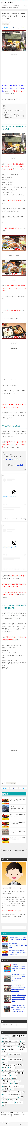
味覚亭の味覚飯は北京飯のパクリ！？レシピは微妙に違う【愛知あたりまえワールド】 (17, 952)
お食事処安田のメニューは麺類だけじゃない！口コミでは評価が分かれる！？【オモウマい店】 (8, 850)
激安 (21, 1097)
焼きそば (5, 1099)
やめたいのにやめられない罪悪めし (12, 1059)
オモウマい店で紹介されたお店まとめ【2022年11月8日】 (17, 823)
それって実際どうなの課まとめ (13, 1050)
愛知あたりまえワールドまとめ (13, 1092)
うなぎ (23, 1041)
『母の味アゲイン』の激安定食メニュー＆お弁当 (14, 111)
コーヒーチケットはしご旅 (8, 1070)
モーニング (7, 1081)
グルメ (12, 1067)
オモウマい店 (5, 24)
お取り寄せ (6, 1044)
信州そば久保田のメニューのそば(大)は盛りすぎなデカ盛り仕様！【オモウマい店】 (17, 808)
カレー (4, 1067)
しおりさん (21, 1044)
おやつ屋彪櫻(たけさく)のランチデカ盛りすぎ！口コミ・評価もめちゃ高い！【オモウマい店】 (21, 850)
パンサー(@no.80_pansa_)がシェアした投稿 (14, 518)
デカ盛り (6, 1078)
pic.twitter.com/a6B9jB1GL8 (12, 459)
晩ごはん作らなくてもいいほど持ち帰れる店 (11, 1094)
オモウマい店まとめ (11, 783)
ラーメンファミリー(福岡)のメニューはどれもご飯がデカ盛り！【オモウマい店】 (17, 831)
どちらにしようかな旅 (15, 1054)
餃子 (4, 1105)
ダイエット (19, 1073)
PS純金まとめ (18, 1036)
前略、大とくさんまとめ (13, 1086)
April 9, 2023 (19, 465)
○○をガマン (5, 1038)
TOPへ (21, 1124)
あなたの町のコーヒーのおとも (10, 1041)
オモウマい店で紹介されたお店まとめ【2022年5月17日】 (17, 838)
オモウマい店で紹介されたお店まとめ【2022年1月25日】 (17, 815)
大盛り (5, 1089)
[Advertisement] (14, 70)
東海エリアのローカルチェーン (9, 1097)
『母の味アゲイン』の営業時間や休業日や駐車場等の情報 (14, 116)
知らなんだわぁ (7, 2)
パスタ (14, 1078)
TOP (8, 1112)
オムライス (5, 1062)
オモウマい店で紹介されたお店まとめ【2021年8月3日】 (17, 800)
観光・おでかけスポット (8, 1102)
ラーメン (5, 1083)
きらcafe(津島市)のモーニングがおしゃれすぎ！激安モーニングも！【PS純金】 (18, 945)
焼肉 (11, 1099)
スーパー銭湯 (7, 1073)
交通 (12, 1083)
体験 (17, 1083)
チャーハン (14, 1075)
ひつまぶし (5, 1056)
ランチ (17, 1081)
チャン (5, 1076)
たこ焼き (5, 1054)
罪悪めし (17, 1100)
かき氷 (13, 1043)
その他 (22, 1047)
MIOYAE (5, 1036)
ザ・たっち (20, 1070)
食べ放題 (19, 1102)
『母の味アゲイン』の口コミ (11, 114)
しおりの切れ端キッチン (9, 1046)
